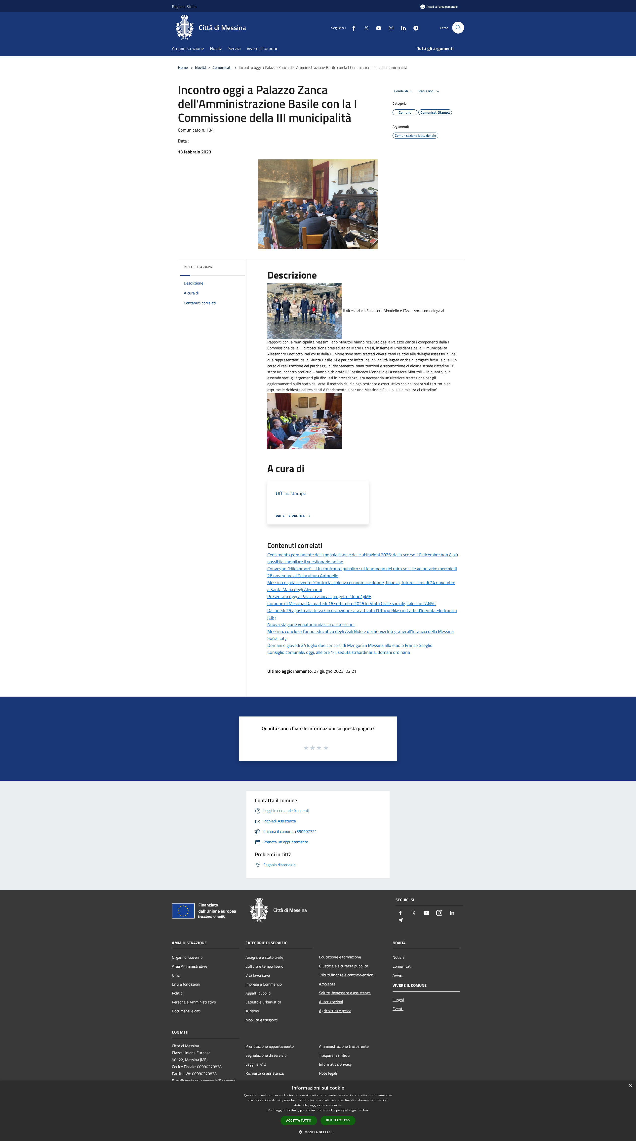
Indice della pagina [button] (198, 267)
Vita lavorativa (257, 975)
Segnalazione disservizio (265, 1055)
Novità (200, 67)
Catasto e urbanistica (263, 1002)
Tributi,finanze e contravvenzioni (346, 975)
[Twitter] (364, 27)
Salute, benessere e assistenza (345, 993)
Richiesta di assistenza (264, 1073)
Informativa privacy (335, 1064)
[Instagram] (389, 27)
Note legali (328, 1073)
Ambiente (327, 984)
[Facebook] (352, 27)
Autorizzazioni (331, 1002)
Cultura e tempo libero (264, 966)
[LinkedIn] (401, 27)
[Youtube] (377, 27)
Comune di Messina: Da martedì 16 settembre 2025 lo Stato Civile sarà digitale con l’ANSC (351, 603)
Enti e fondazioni (186, 984)
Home (183, 67)
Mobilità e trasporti (261, 1020)
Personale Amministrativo (194, 1002)
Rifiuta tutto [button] (338, 1120)
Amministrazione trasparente (344, 1046)
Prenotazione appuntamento (269, 1046)
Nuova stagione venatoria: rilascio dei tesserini (311, 624)
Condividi (401, 91)
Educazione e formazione (340, 957)
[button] (317, 1132)
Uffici (176, 975)
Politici (177, 993)
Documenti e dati (186, 1011)
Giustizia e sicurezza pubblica (343, 966)
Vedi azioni (427, 91)
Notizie (398, 957)
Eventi (398, 1009)
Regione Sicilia (184, 6)
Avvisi (398, 975)
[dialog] (318, 1111)
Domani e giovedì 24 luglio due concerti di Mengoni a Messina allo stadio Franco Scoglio (350, 645)
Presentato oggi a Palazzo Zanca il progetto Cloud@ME (319, 596)
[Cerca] (458, 28)
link (365, 1110)
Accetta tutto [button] (298, 1120)
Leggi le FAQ (255, 1064)
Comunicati (222, 67)
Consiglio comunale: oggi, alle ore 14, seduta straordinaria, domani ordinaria (338, 652)
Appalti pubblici (258, 993)
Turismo (252, 1011)
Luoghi (398, 1000)
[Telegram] (414, 27)
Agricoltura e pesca (335, 1011)
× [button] (630, 1086)
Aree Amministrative (189, 966)
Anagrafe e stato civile (264, 957)
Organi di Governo (187, 957)
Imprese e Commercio (263, 984)
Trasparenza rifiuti (334, 1055)
